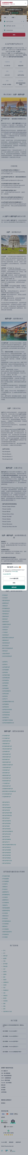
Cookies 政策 (15, 571)
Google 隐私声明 (7, 574)
